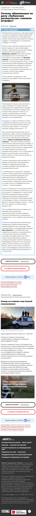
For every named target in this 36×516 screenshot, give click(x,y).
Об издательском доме (10, 442)
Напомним (5, 222)
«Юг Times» (13, 42)
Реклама (4, 445)
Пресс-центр (27, 442)
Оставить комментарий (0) (15, 268)
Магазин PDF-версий (18, 445)
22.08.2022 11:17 (5, 7)
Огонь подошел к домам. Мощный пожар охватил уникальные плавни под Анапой (14, 385)
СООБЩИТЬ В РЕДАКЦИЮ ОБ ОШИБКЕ (15, 457)
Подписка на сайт (8, 452)
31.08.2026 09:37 (6, 295)
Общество (12, 26)
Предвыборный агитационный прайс (16, 455)
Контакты (22, 452)
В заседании (6, 121)
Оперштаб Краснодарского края (12, 330)
